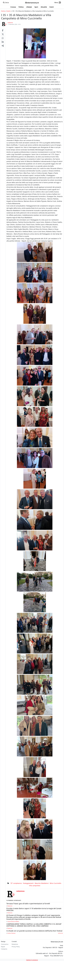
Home (3, 11)
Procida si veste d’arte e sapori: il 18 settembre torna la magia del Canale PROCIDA (33, 909)
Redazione (10, 906)
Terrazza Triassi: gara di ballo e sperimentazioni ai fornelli (28, 904)
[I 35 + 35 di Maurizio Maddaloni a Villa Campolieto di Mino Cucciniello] (2, 30)
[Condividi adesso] (2, 46)
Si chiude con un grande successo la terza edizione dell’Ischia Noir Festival (34, 931)
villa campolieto (34, 886)
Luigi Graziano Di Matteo (13, 921)
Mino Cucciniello (55, 883)
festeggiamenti (28, 883)
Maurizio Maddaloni (42, 883)
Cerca (6, 2)
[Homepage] (32, 2)
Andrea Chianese (11, 933)
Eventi (8, 11)
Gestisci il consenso (32, 960)
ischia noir (60, 933)
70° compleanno (16, 883)
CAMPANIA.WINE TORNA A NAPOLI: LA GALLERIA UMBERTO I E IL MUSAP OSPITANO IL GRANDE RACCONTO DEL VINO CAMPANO (33, 925)
